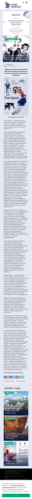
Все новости (16, 33)
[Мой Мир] (11, 377)
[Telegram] (14, 377)
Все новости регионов (16, 31)
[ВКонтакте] (5, 377)
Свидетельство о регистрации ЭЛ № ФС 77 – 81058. (14, 472)
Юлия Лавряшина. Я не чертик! (16, 117)
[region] (16, 489)
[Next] (27, 22)
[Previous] (4, 22)
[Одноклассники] (8, 377)
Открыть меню (26, 2)
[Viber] (17, 377)
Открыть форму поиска (23, 2)
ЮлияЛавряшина (21, 381)
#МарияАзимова (9, 381)
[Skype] (22, 377)
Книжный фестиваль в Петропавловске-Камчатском (16, 23)
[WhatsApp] (19, 377)
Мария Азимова (12, 66)
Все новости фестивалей (16, 29)
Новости (16, 18)
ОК (16, 495)
